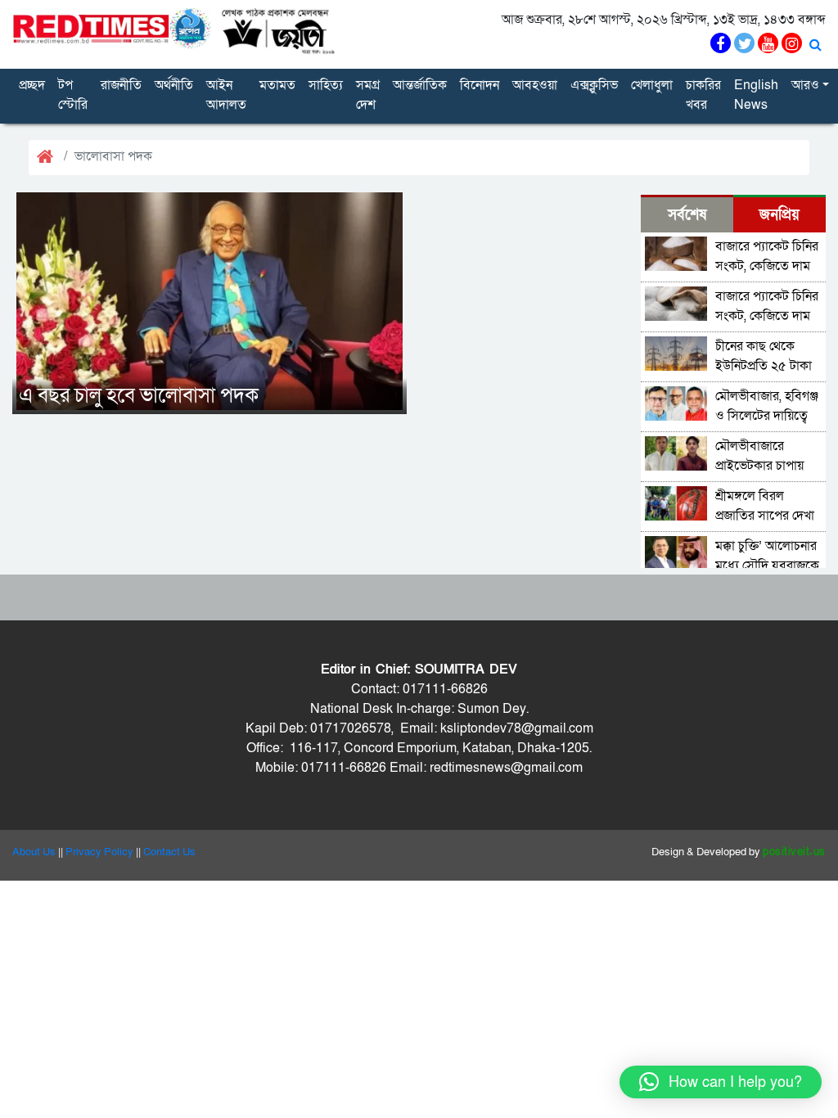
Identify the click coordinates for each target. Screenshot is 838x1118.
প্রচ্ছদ (32, 85)
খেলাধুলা (652, 85)
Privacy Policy (99, 852)
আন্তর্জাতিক (420, 85)
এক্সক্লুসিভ (594, 85)
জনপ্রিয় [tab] (779, 214)
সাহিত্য (326, 85)
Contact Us (169, 852)
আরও (805, 85)
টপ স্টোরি (73, 95)
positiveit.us (794, 852)
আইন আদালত (226, 95)
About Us (34, 852)
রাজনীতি (121, 85)
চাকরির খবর (703, 95)
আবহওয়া (534, 85)
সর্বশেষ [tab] (687, 214)
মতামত (277, 85)
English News (756, 95)
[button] (720, 1082)
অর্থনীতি (174, 85)
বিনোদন (479, 85)
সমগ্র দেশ (368, 95)
